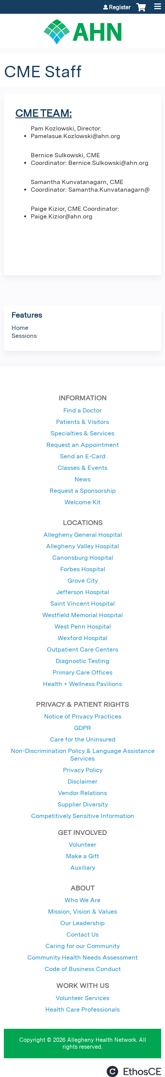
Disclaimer (82, 781)
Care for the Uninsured (83, 739)
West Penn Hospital (82, 626)
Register (119, 7)
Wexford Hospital (82, 638)
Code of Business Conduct (83, 969)
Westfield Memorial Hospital (82, 615)
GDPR (82, 728)
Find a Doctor (82, 410)
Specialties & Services (82, 433)
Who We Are (82, 900)
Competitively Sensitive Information (82, 816)
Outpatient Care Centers (82, 649)
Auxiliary (82, 867)
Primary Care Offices (82, 672)
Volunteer (82, 844)
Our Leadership (82, 923)
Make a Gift (82, 856)
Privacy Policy (82, 770)
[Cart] (141, 11)
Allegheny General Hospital (82, 534)
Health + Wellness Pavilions (82, 684)
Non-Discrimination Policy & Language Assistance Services (83, 754)
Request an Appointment (82, 444)
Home (20, 327)
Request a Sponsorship (83, 490)
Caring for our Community (82, 946)
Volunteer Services (82, 998)
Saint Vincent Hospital (82, 603)
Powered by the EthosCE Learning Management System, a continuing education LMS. (134, 1071)
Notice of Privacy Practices (82, 716)
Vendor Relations (82, 793)
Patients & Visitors (82, 421)
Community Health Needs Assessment (82, 957)
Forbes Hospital (82, 569)
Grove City (83, 580)
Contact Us (82, 934)
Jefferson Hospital (82, 592)
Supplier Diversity (83, 804)
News (82, 479)
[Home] (82, 29)
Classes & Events (82, 467)
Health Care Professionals (82, 1009)
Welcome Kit (82, 502)
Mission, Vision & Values (82, 911)
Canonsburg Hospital (82, 557)
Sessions (24, 335)
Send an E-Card (83, 456)
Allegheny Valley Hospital (82, 546)
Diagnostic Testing (82, 661)
